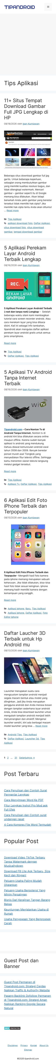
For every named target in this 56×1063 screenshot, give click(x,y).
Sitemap (28, 1049)
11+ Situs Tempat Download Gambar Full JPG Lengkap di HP (26, 108)
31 (16, 757)
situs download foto (15, 227)
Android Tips (15, 734)
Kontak (33, 1045)
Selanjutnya (27, 757)
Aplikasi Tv (13, 484)
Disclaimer (13, 1045)
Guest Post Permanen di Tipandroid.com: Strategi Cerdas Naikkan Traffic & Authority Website (27, 986)
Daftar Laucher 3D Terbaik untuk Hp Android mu (25, 638)
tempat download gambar (28, 231)
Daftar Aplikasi (42, 223)
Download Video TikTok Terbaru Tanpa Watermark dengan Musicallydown (24, 861)
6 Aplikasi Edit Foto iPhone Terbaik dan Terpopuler (25, 505)
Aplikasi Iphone (16, 608)
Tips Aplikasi (14, 219)
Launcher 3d (32, 738)
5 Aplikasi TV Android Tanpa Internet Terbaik (28, 377)
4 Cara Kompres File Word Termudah (27, 824)
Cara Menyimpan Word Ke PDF (23, 800)
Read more (13, 210)
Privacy (24, 1045)
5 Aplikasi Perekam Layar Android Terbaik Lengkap (25, 253)
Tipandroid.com (13, 429)
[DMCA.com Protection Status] (12, 1029)
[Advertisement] (28, 43)
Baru (28, 608)
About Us (44, 1045)
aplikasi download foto (20, 223)
